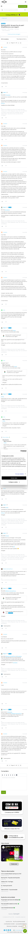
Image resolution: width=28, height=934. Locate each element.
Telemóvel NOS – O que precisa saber (9, 889)
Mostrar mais (14, 864)
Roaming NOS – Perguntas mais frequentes (10, 877)
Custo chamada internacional (7, 907)
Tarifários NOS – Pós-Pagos (7, 881)
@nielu (14, 330)
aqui (14, 546)
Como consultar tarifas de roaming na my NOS (11, 873)
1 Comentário (4, 909)
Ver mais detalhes (19, 473)
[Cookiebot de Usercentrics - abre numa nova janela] (20, 451)
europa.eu (15, 662)
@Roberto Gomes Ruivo (10, 590)
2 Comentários (4, 901)
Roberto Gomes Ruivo (8, 568)
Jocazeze (5, 47)
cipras (4, 488)
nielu (4, 310)
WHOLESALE (21, 926)
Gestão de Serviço (5, 875)
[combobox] (14, 10)
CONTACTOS (9, 921)
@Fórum (3, 103)
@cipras (7, 535)
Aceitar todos (14, 478)
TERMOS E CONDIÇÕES (12, 926)
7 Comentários (4, 905)
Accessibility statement (20, 917)
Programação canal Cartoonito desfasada (10, 899)
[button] (1, 6)
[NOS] (4, 2)
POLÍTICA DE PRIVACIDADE (19, 921)
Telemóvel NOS (4, 891)
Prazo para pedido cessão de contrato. (9, 903)
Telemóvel (4, 18)
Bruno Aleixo (6, 437)
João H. (4, 92)
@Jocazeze (7, 95)
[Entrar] (2, 10)
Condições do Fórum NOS (8, 917)
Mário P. (4, 207)
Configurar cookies (13, 482)
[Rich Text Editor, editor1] (14, 783)
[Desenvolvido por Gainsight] (14, 914)
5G (1, 887)
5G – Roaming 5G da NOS (6, 885)
